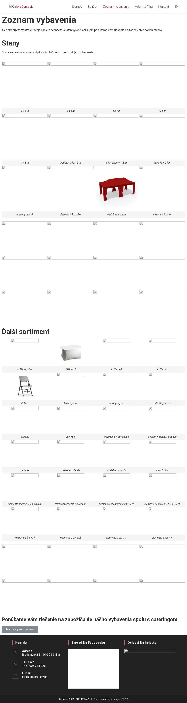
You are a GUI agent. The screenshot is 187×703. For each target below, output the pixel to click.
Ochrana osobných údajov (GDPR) (111, 699)
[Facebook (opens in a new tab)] (176, 6)
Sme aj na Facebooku (88, 642)
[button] (20, 629)
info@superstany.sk (34, 677)
